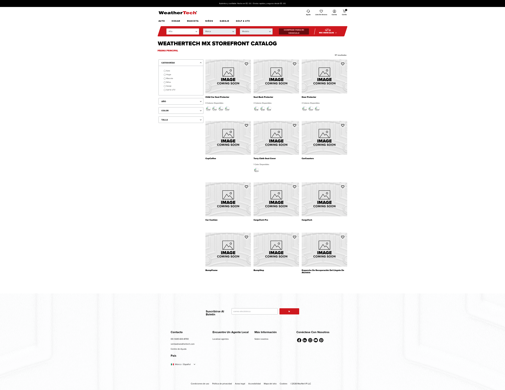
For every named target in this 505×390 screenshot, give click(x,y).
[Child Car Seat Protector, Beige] (221, 109)
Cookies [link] (283, 383)
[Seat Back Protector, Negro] (256, 109)
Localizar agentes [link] (221, 338)
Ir (289, 311)
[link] (299, 340)
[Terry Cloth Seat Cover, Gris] (256, 170)
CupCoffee (210, 158)
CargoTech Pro (261, 220)
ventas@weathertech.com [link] (183, 343)
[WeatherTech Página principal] (178, 13)
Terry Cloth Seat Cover (265, 158)
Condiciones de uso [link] (200, 383)
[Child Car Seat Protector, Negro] (208, 109)
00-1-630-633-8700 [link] (180, 338)
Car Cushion (211, 220)
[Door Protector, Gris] (317, 109)
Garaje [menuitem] (224, 20)
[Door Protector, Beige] (311, 109)
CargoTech (307, 220)
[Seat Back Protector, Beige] (263, 109)
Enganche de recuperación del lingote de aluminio (323, 271)
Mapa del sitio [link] (270, 383)
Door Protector (309, 97)
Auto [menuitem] (161, 20)
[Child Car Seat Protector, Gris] (227, 109)
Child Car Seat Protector (217, 97)
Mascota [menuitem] (193, 20)
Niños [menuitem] (209, 20)
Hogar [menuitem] (176, 20)
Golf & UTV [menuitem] (243, 20)
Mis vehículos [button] (326, 32)
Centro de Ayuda (178, 348)
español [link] (187, 364)
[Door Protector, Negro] (304, 109)
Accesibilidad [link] (254, 383)
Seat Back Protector (263, 97)
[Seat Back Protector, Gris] (269, 109)
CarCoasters (308, 158)
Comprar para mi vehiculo (294, 31)
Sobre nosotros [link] (261, 338)
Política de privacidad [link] (222, 383)
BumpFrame (211, 270)
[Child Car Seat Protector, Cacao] (215, 109)
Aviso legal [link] (240, 383)
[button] (321, 13)
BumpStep (259, 270)
